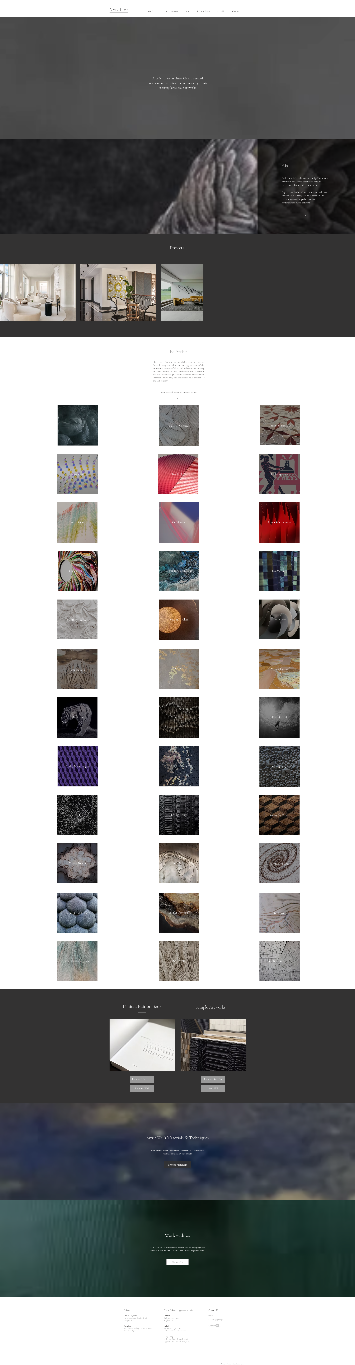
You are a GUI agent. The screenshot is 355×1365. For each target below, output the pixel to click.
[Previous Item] (5, 292)
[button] (154, 11)
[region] (179, 425)
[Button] (279, 669)
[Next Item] (350, 292)
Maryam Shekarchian (279, 425)
